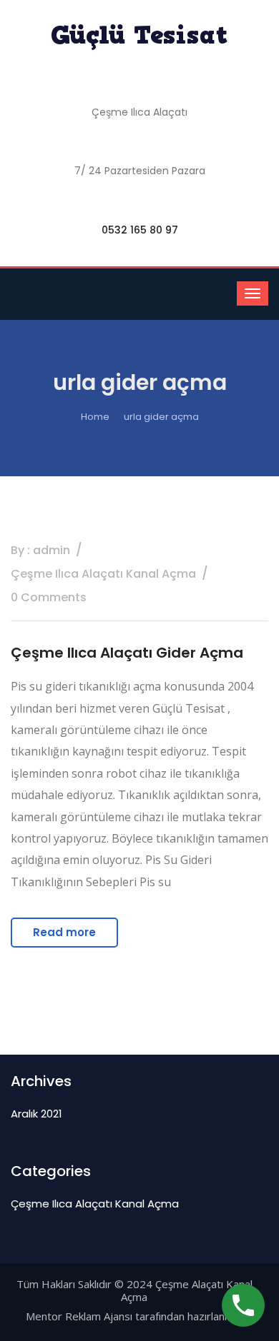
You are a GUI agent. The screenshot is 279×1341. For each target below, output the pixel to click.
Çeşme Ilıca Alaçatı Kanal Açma (95, 1203)
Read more (64, 932)
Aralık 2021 (36, 1113)
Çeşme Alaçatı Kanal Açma (187, 1290)
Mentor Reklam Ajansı (79, 1316)
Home (95, 416)
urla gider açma (161, 416)
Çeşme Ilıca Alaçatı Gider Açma (127, 653)
